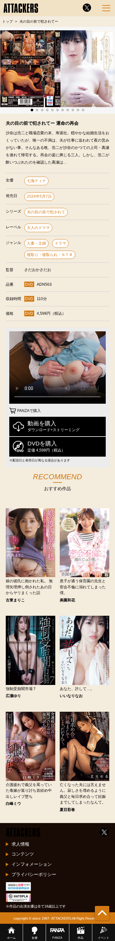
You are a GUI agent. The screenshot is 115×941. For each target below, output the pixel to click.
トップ (7, 21)
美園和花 (67, 600)
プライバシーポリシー (34, 874)
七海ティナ (36, 181)
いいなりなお (71, 696)
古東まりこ (15, 600)
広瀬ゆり (13, 696)
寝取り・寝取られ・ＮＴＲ (50, 255)
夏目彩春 (67, 810)
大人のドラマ (38, 228)
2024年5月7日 (39, 196)
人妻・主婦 (36, 243)
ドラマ (60, 243)
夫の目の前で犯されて (46, 212)
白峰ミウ (13, 803)
